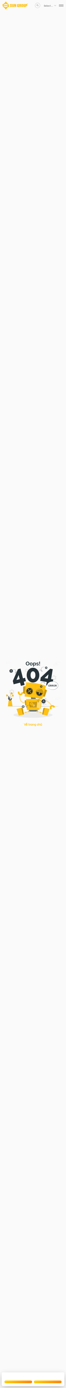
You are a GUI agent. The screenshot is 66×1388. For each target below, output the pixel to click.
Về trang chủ (33, 724)
